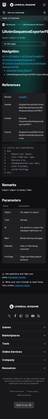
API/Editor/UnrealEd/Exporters (17, 60)
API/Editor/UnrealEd (32, 56)
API (4, 56)
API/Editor (14, 56)
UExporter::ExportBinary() (19, 70)
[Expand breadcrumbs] (19, 25)
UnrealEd (23, 97)
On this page (10, 44)
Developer (11, 24)
